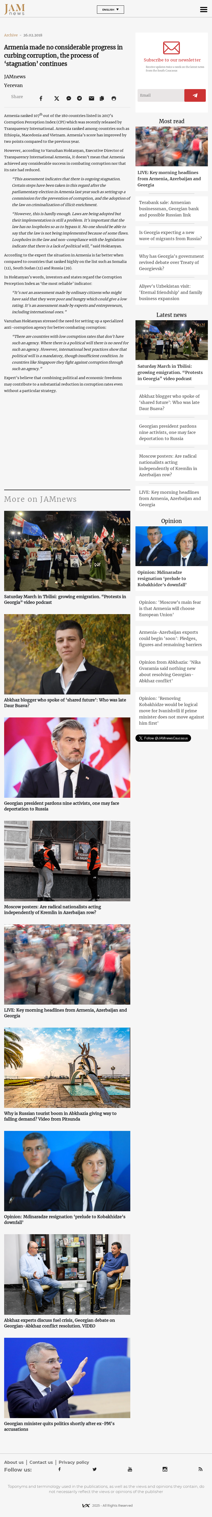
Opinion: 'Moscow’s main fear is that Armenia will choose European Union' (170, 608)
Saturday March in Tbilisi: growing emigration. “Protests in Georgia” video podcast (65, 599)
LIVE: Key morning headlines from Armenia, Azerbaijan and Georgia (65, 1012)
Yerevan (13, 85)
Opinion (171, 521)
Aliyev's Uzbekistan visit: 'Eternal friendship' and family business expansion (170, 292)
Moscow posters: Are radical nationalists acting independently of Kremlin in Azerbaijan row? (52, 909)
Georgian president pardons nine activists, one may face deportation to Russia (61, 806)
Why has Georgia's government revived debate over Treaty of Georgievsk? (171, 262)
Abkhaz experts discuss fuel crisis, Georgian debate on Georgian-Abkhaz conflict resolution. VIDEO (59, 1323)
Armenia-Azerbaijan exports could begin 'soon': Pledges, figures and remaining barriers (170, 638)
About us (14, 1462)
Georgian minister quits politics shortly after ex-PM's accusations (59, 1426)
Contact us (41, 1462)
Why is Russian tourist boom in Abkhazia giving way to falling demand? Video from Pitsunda (60, 1116)
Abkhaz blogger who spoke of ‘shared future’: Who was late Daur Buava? (65, 702)
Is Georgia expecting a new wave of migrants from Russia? (170, 235)
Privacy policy (74, 1462)
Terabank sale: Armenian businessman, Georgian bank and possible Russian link (169, 208)
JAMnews (15, 77)
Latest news (171, 315)
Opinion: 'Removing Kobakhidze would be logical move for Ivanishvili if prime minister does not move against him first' (171, 711)
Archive (13, 35)
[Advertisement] (67, 440)
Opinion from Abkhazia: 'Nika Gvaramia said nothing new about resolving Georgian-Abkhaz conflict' (170, 671)
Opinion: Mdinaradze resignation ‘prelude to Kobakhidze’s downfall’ (64, 1219)
